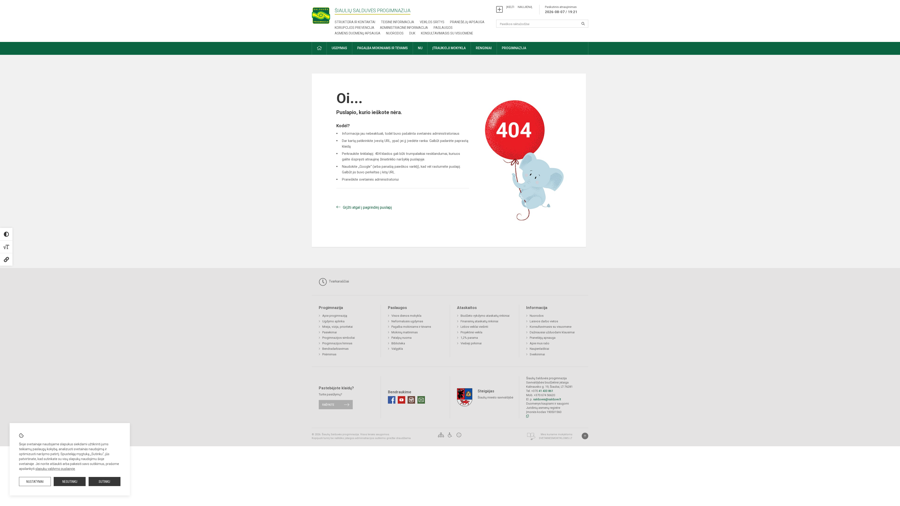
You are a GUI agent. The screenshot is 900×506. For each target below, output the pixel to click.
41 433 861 (545, 391)
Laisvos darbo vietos (544, 321)
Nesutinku (69, 482)
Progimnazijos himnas (337, 343)
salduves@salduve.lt (547, 399)
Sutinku (104, 482)
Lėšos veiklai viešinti (474, 326)
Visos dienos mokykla (406, 315)
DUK (412, 33)
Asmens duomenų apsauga (357, 33)
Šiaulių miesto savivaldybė (495, 397)
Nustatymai (35, 482)
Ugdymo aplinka (333, 321)
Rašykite (328, 404)
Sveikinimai (537, 354)
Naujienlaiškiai (539, 348)
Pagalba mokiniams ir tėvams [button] (382, 48)
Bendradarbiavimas (335, 348)
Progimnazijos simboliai (338, 337)
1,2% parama (469, 337)
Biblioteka (398, 343)
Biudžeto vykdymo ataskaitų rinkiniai (485, 315)
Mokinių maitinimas (404, 332)
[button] (319, 48)
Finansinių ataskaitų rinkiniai (479, 321)
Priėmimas (329, 354)
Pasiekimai (329, 332)
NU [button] (420, 48)
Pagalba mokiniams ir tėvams (411, 326)
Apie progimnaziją (334, 315)
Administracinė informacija (404, 28)
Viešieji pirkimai (471, 343)
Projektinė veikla (471, 332)
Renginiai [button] (484, 48)
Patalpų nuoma (401, 337)
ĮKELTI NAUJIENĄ (519, 7)
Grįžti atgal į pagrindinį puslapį (367, 207)
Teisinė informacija (397, 22)
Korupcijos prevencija (354, 28)
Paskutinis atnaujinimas (561, 9)
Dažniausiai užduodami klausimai (552, 332)
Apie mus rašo (539, 343)
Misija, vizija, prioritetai (337, 326)
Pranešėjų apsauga (467, 22)
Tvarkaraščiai (338, 281)
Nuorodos (395, 33)
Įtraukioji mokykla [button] (449, 48)
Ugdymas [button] (339, 48)
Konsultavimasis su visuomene (447, 33)
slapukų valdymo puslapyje (55, 469)
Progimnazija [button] (514, 48)
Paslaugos (443, 28)
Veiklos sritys (432, 22)
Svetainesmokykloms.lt (555, 438)
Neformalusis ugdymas (407, 321)
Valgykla (397, 348)
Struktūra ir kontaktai (355, 22)
